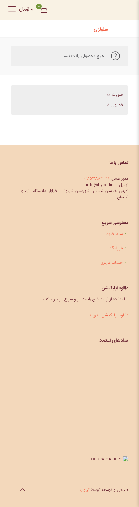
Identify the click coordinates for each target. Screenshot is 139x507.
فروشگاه (116, 248)
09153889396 (97, 178)
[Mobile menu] (11, 9)
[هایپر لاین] (101, 10)
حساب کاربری (111, 262)
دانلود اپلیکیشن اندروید (108, 315)
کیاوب (85, 489)
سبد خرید (114, 234)
